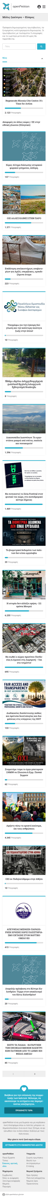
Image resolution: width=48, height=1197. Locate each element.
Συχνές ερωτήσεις (34, 1158)
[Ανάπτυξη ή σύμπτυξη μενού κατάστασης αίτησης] (42, 58)
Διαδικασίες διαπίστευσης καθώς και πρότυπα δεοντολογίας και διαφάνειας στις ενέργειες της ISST (24, 716)
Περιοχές (6, 1186)
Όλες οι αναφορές (10, 1178)
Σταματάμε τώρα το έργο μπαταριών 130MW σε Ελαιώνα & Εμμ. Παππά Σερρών (24, 772)
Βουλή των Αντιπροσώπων (33, 1162)
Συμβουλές (7, 1175)
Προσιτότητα (32, 1184)
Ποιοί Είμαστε (8, 1158)
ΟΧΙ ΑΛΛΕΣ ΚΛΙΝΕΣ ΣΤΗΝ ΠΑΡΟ (24, 218)
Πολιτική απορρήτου (35, 1178)
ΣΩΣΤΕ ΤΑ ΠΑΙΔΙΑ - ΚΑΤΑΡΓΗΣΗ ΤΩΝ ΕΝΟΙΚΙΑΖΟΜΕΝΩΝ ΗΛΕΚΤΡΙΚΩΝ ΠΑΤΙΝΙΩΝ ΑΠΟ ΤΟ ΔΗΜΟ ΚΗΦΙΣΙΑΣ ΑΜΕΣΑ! (24, 1049)
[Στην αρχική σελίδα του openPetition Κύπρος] (16, 6)
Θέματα (5, 1184)
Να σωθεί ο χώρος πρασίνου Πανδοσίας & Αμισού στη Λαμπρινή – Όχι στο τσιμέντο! (24, 659)
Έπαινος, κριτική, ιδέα (10, 1164)
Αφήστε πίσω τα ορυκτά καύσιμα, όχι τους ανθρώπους (24, 827)
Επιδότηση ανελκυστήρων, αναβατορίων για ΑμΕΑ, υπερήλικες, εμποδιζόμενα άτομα (24, 271)
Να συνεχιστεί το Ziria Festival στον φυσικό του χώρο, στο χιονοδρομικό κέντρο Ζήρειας (24, 496)
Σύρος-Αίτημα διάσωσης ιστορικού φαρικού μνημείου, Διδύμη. (24, 166)
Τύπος (5, 1160)
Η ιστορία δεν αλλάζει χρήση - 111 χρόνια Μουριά (24, 605)
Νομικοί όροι (32, 1181)
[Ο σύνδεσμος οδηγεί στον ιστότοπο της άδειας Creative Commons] (3, 1194)
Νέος (4, 58)
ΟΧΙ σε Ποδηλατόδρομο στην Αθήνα (24, 878)
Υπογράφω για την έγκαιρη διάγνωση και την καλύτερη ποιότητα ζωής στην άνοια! (24, 327)
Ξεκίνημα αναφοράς (11, 1181)
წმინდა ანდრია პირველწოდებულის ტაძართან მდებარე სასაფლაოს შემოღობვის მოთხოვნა (24, 384)
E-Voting (30, 1166)
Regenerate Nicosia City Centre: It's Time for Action (24, 102)
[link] (44, 7)
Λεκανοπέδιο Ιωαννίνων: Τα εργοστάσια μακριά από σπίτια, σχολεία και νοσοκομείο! (24, 440)
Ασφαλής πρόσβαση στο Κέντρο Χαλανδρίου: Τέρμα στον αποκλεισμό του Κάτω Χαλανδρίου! (24, 991)
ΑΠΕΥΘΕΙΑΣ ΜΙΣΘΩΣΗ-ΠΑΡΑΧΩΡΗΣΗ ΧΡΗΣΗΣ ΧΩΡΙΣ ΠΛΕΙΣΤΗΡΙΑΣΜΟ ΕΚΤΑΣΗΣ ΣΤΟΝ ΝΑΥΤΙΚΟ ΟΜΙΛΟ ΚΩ (24, 934)
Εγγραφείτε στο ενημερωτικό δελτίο (24, 1145)
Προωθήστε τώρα (24, 1110)
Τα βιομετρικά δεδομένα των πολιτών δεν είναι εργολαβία (24, 552)
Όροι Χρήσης (32, 1175)
